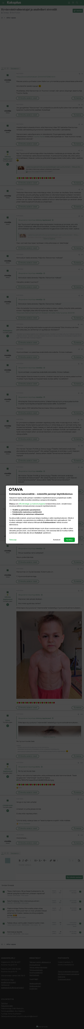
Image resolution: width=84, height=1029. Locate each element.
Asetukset (56, 540)
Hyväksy (69, 540)
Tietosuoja (12, 540)
